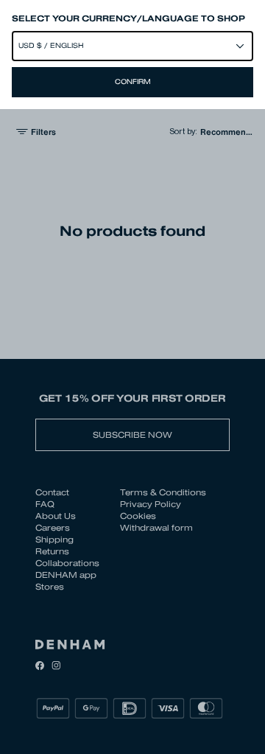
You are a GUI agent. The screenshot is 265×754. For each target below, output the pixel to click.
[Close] (132, 377)
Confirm (133, 81)
